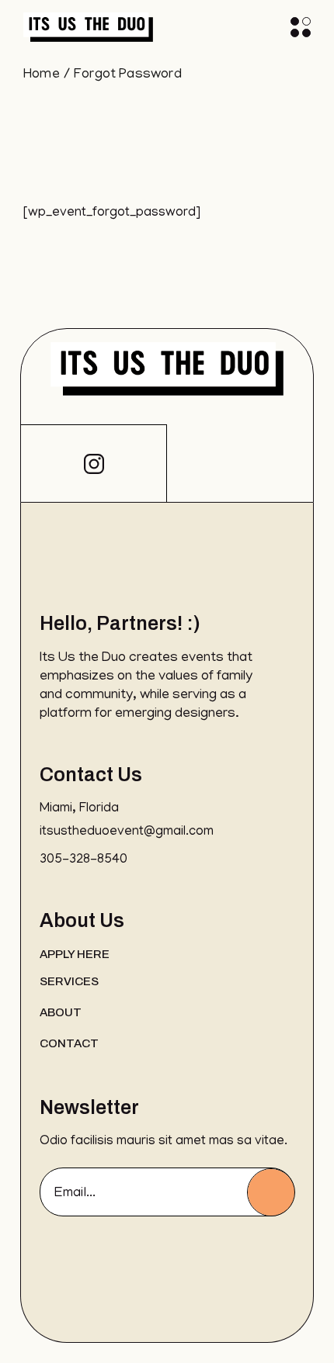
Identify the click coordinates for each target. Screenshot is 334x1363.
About (61, 1012)
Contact (69, 1043)
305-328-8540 (83, 860)
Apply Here (75, 954)
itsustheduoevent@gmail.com (127, 832)
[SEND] (271, 1192)
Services (69, 981)
